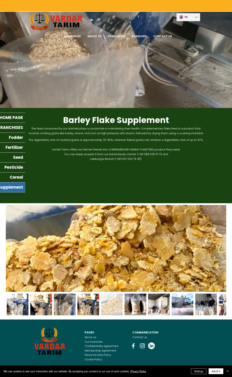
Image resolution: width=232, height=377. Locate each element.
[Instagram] (142, 345)
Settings (198, 371)
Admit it (216, 371)
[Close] (227, 371)
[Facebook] (133, 345)
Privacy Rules (138, 371)
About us (90, 337)
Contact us (139, 337)
